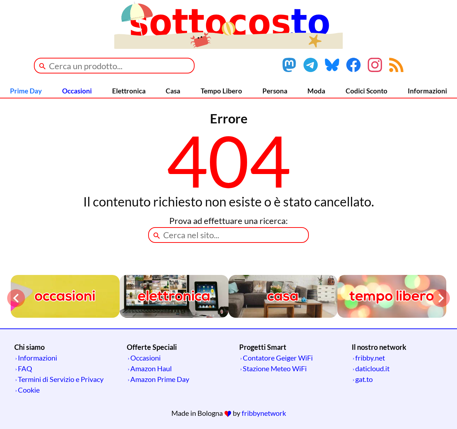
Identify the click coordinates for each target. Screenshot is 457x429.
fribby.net (370, 357)
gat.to (364, 379)
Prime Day (26, 91)
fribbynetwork (264, 413)
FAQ (25, 368)
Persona (274, 91)
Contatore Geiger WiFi (278, 357)
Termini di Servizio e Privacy (61, 379)
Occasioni (77, 91)
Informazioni (427, 91)
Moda (316, 91)
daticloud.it (372, 368)
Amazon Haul (151, 368)
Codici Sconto (366, 91)
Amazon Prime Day (159, 379)
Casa (173, 91)
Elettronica (129, 91)
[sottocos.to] (228, 46)
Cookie (29, 389)
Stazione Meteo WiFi (275, 368)
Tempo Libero (221, 91)
